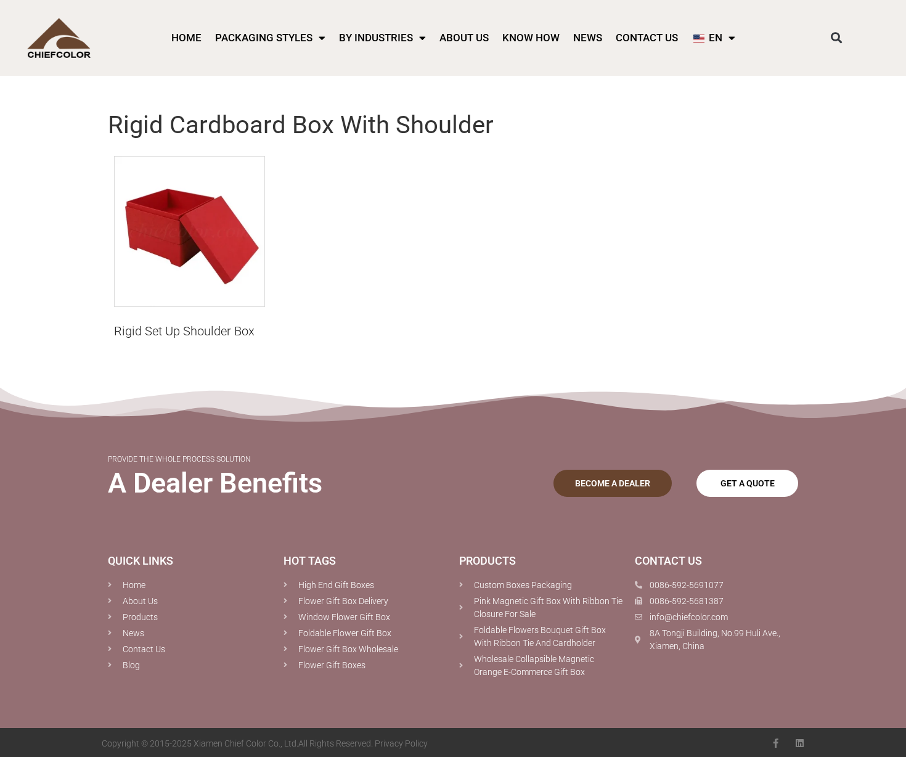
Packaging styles (263, 37)
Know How (531, 37)
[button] (836, 38)
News (587, 37)
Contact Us (647, 37)
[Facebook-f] (775, 743)
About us (464, 37)
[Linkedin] (799, 743)
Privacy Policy (401, 743)
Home (186, 37)
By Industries (376, 37)
